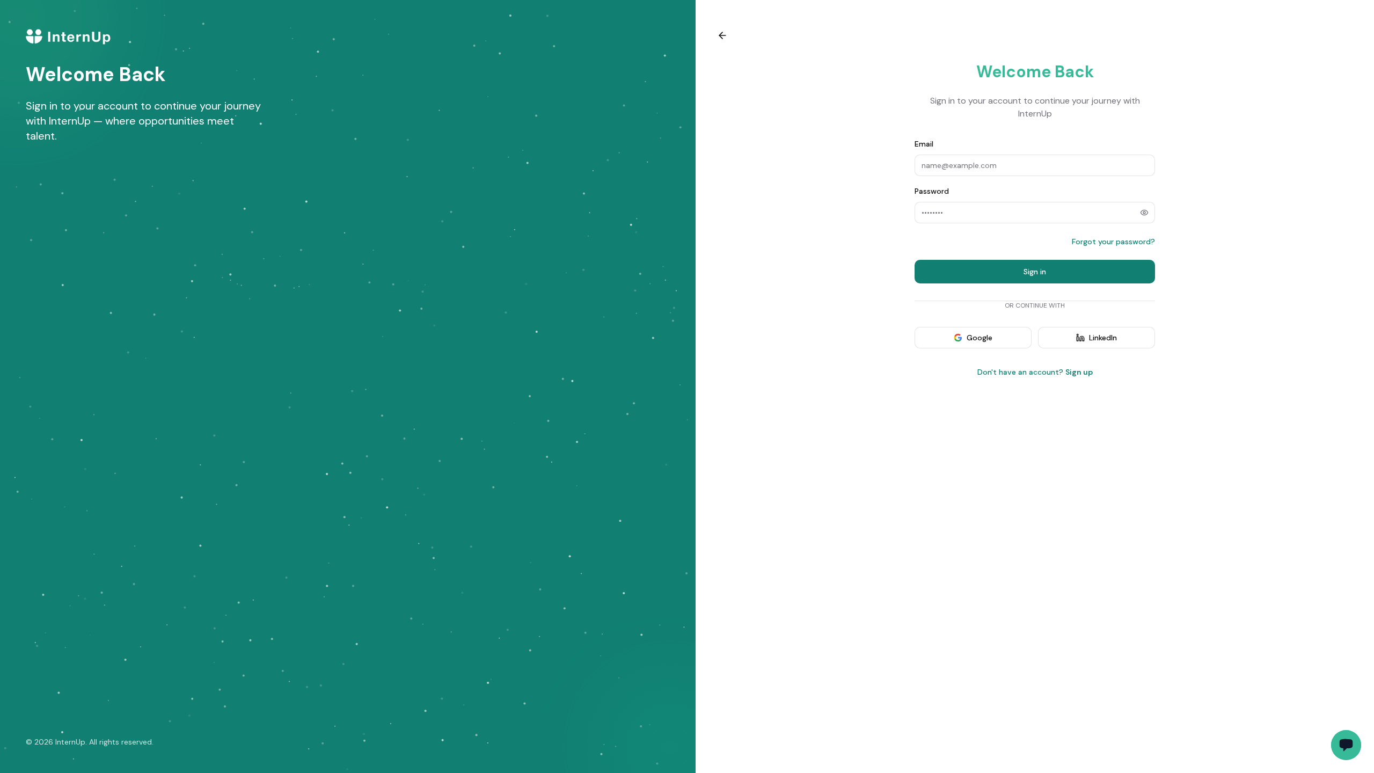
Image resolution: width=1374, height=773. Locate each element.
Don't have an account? (1035, 372)
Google (979, 337)
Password (932, 191)
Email (924, 144)
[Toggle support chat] (1346, 745)
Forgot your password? (1113, 241)
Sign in (1035, 271)
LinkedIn (1103, 337)
